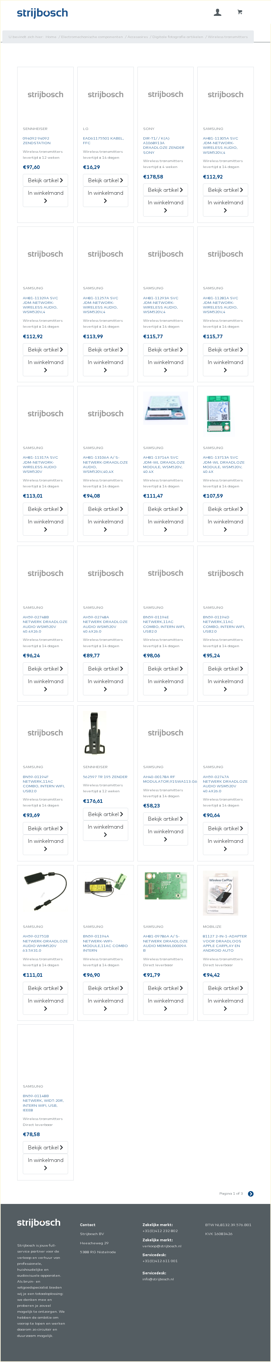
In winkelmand (45, 192)
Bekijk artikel (44, 180)
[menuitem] (218, 12)
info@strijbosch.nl (158, 1279)
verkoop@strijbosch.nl (161, 1246)
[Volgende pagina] (248, 1193)
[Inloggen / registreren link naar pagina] (218, 12)
